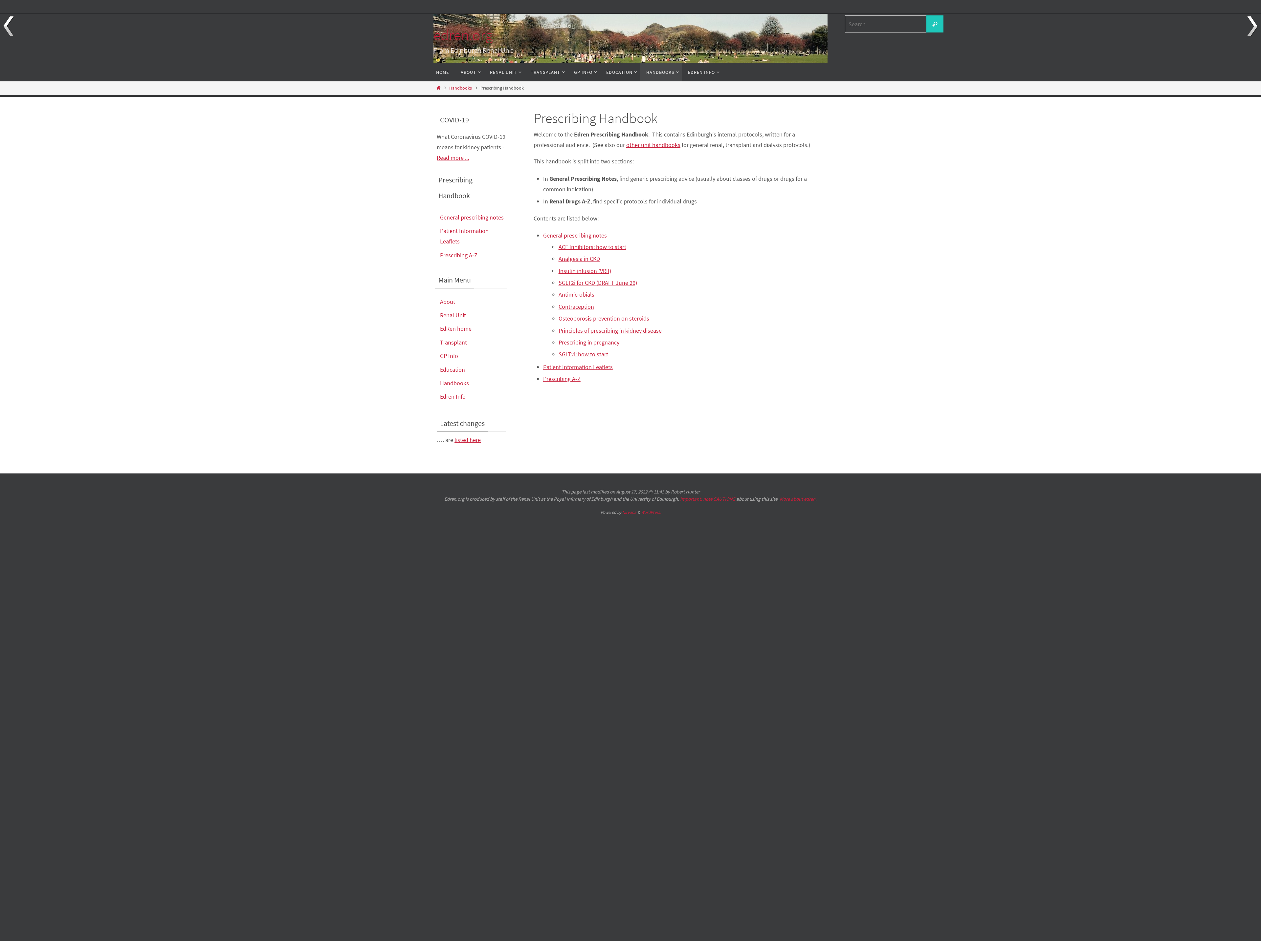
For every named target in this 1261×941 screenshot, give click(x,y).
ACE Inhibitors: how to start (592, 247)
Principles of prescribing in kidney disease (610, 330)
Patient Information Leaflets (578, 367)
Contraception (576, 306)
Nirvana (629, 512)
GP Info (449, 356)
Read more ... (453, 157)
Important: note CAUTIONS (707, 499)
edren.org (463, 35)
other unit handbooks (653, 145)
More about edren (797, 499)
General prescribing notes (575, 235)
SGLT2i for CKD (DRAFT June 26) (598, 282)
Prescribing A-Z (562, 379)
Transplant (453, 342)
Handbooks (460, 88)
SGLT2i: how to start (583, 354)
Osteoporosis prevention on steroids (604, 318)
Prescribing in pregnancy (589, 342)
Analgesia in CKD (579, 258)
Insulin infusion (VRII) (585, 271)
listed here (467, 440)
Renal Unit (453, 315)
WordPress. (651, 512)
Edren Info (453, 396)
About (447, 301)
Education (452, 369)
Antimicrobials (576, 294)
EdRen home (456, 328)
